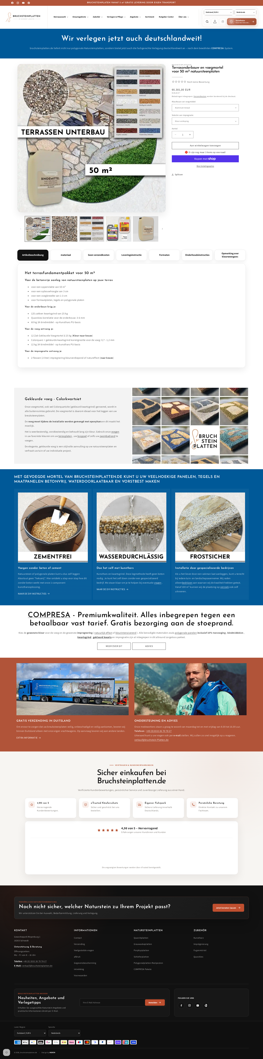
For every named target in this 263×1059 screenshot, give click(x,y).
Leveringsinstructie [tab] (131, 255)
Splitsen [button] (179, 174)
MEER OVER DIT (114, 646)
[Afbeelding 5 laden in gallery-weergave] (145, 229)
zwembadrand (107, 436)
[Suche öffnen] (207, 21)
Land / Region (19, 1027)
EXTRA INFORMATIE (27, 737)
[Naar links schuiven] (20, 228)
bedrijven (187, 582)
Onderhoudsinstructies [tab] (197, 255)
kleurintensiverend (126, 632)
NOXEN (52, 1052)
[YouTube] (197, 1005)
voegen (115, 431)
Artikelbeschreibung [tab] (33, 255)
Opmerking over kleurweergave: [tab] (230, 255)
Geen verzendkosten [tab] (98, 255)
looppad (82, 436)
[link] (228, 908)
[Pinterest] (206, 1005)
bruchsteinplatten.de (28, 1052)
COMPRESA (49, 615)
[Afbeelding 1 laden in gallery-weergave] (37, 229)
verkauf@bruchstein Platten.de (151, 739)
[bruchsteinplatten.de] (24, 17)
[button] (61, 17)
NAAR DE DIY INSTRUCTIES (32, 593)
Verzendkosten (200, 96)
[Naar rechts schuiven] (162, 228)
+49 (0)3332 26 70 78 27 (159, 731)
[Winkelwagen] (222, 21)
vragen (157, 582)
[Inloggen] (215, 21)
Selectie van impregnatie (182, 115)
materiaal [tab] (66, 255)
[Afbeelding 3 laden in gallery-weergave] (91, 229)
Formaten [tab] (164, 255)
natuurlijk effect (103, 632)
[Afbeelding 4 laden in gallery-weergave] (118, 229)
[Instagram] (189, 1005)
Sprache (51, 1027)
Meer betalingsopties (205, 166)
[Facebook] (181, 1005)
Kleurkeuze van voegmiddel (184, 101)
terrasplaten (65, 436)
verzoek (224, 587)
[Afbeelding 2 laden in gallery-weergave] (64, 229)
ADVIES (149, 646)
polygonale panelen (186, 632)
